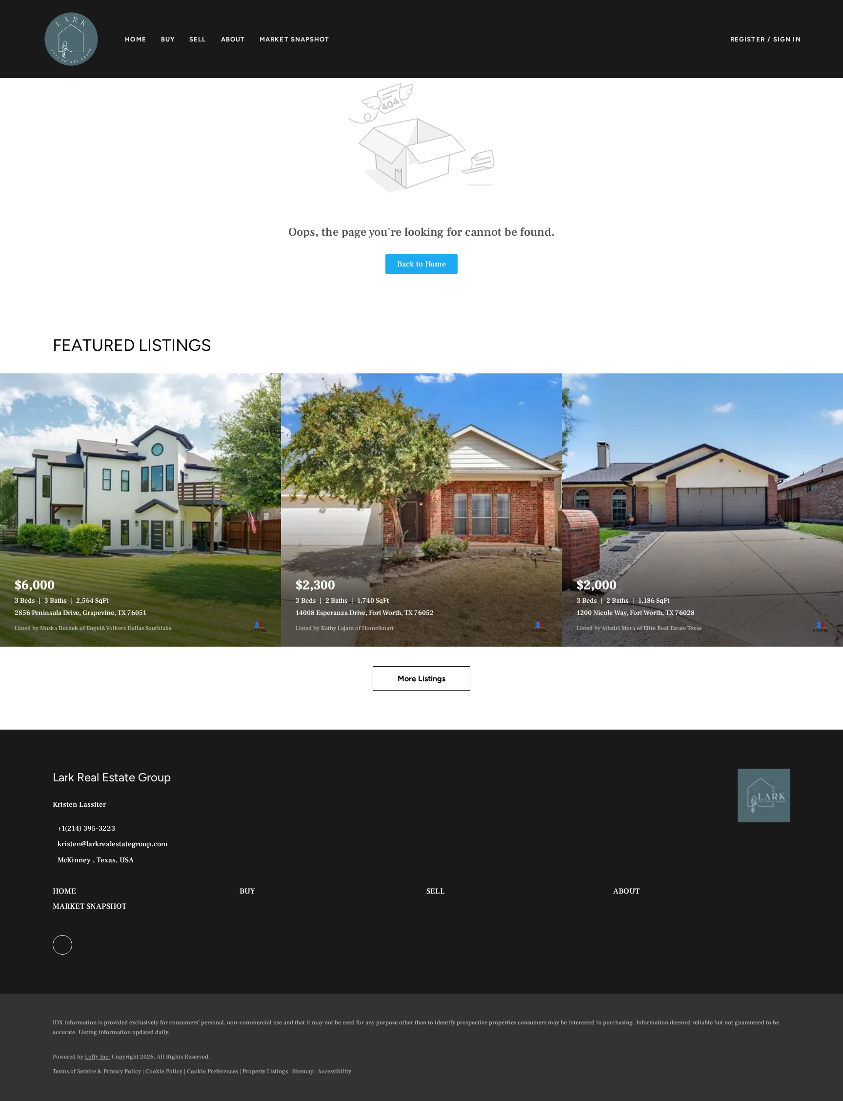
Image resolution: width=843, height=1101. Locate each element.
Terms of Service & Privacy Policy (97, 1071)
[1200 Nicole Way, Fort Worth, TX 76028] (702, 510)
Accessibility (334, 1071)
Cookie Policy (163, 1071)
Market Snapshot (295, 39)
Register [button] (747, 39)
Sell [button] (197, 39)
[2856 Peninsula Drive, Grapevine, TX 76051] (140, 510)
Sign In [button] (787, 39)
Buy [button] (168, 39)
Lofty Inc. (97, 1056)
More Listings (421, 678)
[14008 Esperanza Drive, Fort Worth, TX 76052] (421, 510)
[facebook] (62, 945)
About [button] (233, 39)
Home (135, 39)
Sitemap (303, 1071)
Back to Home (421, 264)
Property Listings (265, 1071)
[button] (71, 39)
